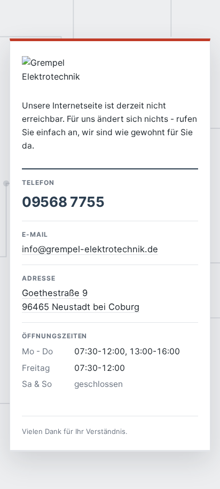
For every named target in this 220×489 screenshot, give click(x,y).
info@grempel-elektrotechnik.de (90, 249)
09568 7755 (63, 201)
